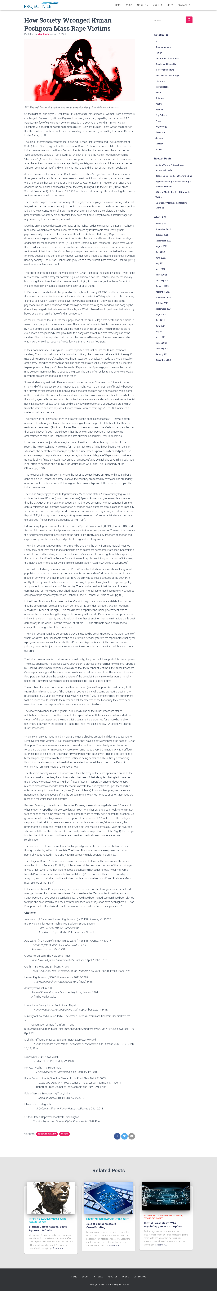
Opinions (159, 98)
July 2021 (160, 320)
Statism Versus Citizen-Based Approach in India (48, 1228)
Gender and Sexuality (47, 1134)
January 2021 (162, 354)
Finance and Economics (167, 58)
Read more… (59, 1248)
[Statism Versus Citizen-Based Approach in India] (51, 1197)
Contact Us (184, 5)
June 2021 (160, 326)
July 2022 (160, 252)
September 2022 (163, 241)
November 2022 (163, 229)
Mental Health (162, 87)
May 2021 (160, 331)
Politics (159, 110)
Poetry (158, 104)
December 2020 (163, 360)
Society (64, 1134)
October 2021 (161, 303)
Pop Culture (161, 115)
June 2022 (160, 258)
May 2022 (160, 263)
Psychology (161, 126)
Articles (142, 5)
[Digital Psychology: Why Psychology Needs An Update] (166, 1196)
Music (158, 92)
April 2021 (160, 337)
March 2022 (161, 275)
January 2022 (162, 286)
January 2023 (162, 223)
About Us (157, 5)
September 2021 (163, 309)
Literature (160, 81)
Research (160, 132)
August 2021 (161, 314)
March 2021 (161, 343)
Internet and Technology (167, 75)
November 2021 (163, 297)
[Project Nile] (41, 5)
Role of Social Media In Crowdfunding (173, 176)
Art (156, 41)
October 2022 (161, 235)
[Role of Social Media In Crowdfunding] (108, 1197)
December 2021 (163, 292)
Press (170, 5)
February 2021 (162, 348)
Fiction (158, 53)
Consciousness (163, 47)
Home (118, 5)
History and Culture (164, 70)
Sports (158, 149)
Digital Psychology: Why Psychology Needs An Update (163, 1224)
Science (159, 138)
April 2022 (160, 269)
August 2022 (161, 246)
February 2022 (162, 280)
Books (129, 5)
